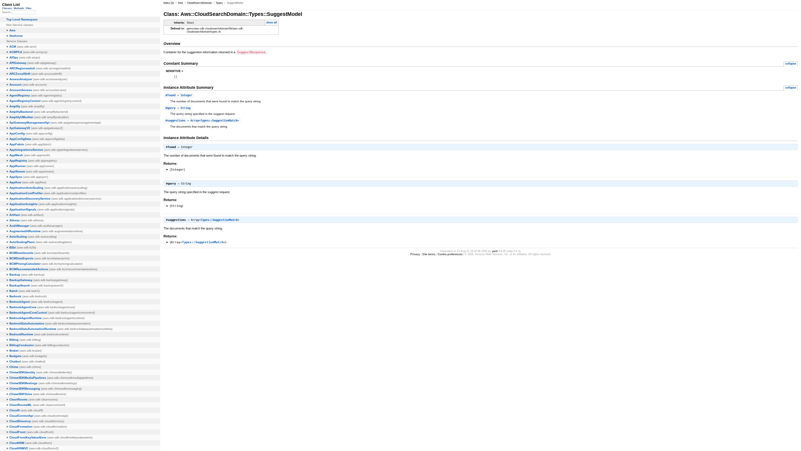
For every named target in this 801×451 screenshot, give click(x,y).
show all (271, 22)
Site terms (428, 254)
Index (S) (169, 2)
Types (219, 2)
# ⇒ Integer (178, 95)
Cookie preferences (450, 254)
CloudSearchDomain (199, 2)
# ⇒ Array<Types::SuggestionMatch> (202, 120)
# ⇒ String (177, 108)
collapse (790, 63)
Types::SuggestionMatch (219, 220)
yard (494, 251)
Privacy (415, 254)
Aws (180, 2)
